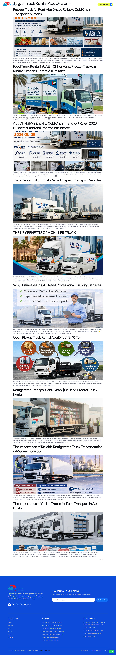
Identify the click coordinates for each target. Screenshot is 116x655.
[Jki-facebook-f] (9, 604)
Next (101, 560)
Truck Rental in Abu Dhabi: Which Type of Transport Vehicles (57, 180)
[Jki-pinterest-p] (21, 604)
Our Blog (53, 4)
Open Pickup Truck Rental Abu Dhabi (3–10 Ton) (48, 337)
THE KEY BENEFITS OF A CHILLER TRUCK (44, 232)
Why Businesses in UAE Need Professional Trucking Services (57, 285)
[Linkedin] (25, 604)
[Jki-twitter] (13, 604)
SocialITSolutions (45, 650)
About (46, 4)
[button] (111, 651)
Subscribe (103, 600)
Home (41, 4)
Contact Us (60, 4)
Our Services (68, 4)
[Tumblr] (29, 604)
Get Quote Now (104, 4)
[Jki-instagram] (17, 604)
